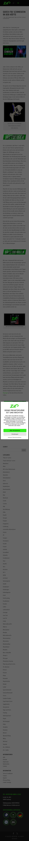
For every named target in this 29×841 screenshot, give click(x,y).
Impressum (10, 437)
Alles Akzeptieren (15, 430)
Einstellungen (15, 434)
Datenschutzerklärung (17, 437)
